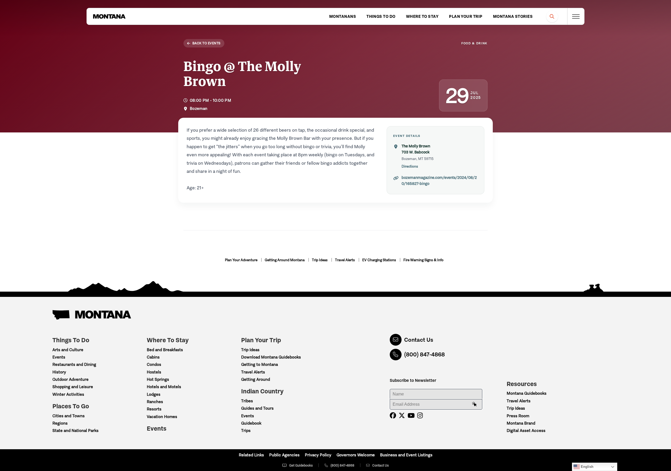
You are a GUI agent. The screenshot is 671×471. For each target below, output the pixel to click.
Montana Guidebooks (526, 393)
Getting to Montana (259, 364)
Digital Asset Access (526, 430)
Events (58, 357)
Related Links (251, 454)
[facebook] (393, 415)
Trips (246, 430)
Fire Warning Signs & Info (423, 260)
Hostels (154, 372)
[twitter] (402, 415)
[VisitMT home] (109, 16)
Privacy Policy (318, 454)
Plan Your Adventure (241, 260)
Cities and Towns (68, 415)
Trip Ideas (320, 260)
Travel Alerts (345, 260)
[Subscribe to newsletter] (474, 404)
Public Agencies (284, 454)
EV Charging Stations (379, 260)
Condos (154, 364)
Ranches (155, 401)
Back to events (206, 43)
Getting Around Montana (285, 260)
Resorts (154, 408)
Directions (410, 166)
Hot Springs (158, 379)
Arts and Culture (67, 349)
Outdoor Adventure (70, 379)
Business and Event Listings (406, 454)
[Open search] (552, 16)
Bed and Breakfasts (165, 349)
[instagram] (420, 415)
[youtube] (411, 415)
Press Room (518, 415)
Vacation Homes (162, 416)
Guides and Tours (257, 408)
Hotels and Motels (164, 386)
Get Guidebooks (301, 465)
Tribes (247, 400)
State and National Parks (75, 430)
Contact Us (418, 339)
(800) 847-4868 (424, 354)
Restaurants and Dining (74, 364)
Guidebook (251, 423)
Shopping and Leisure (72, 386)
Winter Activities (68, 394)
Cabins (153, 357)
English (586, 467)
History (59, 372)
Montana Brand (521, 423)
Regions (60, 423)
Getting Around (255, 379)
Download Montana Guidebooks (271, 357)
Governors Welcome (356, 454)
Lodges (153, 394)
